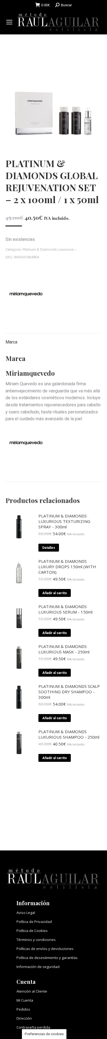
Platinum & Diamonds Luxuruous (48, 249)
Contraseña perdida (33, 1027)
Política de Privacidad (34, 921)
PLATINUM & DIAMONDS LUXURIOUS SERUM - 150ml (65, 609)
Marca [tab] (11, 342)
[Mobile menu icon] (9, 22)
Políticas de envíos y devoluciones (45, 948)
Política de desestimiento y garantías (47, 957)
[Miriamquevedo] (26, 295)
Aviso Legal (25, 912)
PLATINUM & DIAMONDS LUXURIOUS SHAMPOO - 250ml (68, 734)
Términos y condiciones (36, 939)
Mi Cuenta (24, 1000)
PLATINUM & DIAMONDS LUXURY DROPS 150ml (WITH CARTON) (67, 566)
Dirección (24, 1018)
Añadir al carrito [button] (54, 593)
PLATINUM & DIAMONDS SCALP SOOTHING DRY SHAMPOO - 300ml (69, 691)
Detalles (48, 548)
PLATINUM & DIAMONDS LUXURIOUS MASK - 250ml (63, 649)
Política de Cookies (32, 930)
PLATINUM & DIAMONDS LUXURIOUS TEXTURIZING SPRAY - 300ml (64, 521)
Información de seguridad (38, 966)
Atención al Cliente (31, 991)
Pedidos (23, 1009)
